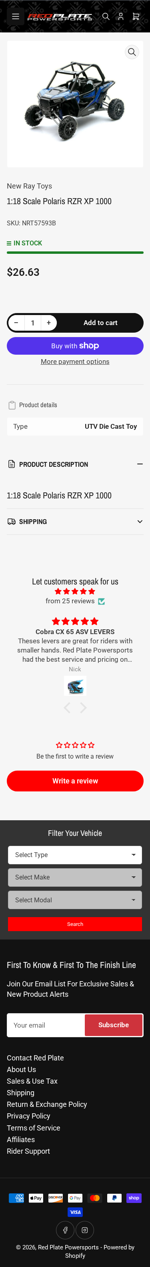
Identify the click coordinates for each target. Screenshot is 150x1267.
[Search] (106, 16)
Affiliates (21, 1139)
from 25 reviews (70, 601)
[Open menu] (15, 16)
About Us (21, 1069)
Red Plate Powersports (68, 1247)
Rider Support (28, 1151)
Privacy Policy (28, 1116)
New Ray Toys (29, 186)
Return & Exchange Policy (47, 1104)
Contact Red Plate (35, 1058)
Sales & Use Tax (32, 1081)
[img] (75, 591)
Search (75, 924)
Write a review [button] (75, 781)
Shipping (20, 1092)
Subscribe (113, 1025)
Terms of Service (33, 1128)
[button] (68, 707)
